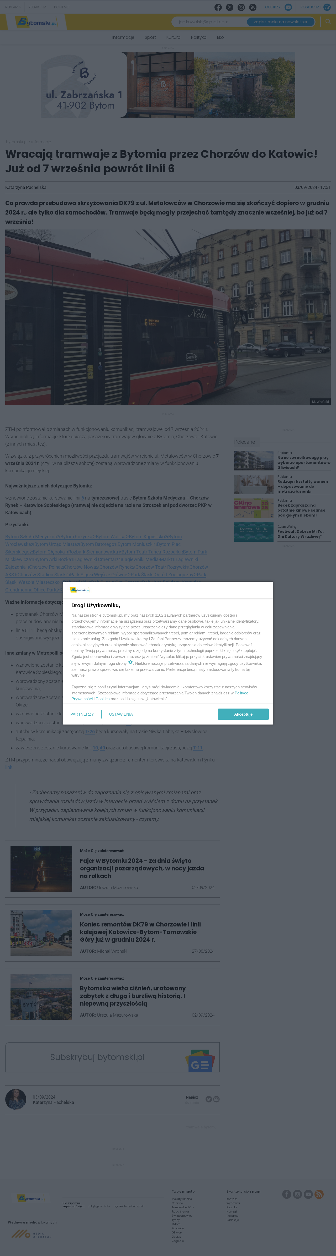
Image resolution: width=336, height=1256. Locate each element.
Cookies (103, 698)
